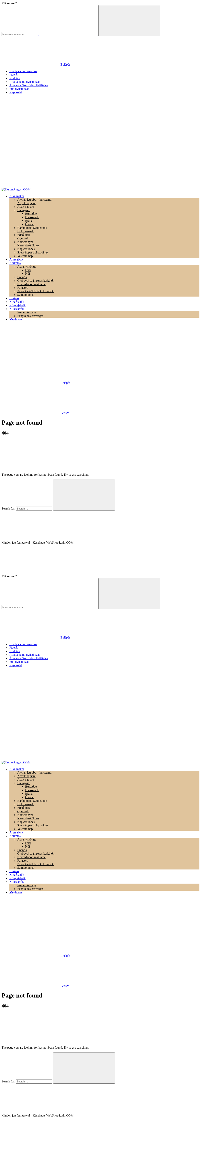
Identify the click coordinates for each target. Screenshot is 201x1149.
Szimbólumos (25, 294)
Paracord (22, 287)
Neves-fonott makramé (31, 284)
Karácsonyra (25, 242)
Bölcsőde (31, 213)
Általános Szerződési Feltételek (28, 85)
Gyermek (23, 238)
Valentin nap (25, 256)
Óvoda (29, 224)
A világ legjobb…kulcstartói (34, 199)
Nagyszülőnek (26, 249)
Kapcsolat (15, 92)
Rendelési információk (23, 71)
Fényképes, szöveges (30, 315)
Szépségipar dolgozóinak (32, 252)
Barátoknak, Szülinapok (32, 227)
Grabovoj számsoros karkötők (35, 280)
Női (27, 273)
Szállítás (14, 78)
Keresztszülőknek (28, 245)
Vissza (65, 413)
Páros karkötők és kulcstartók (35, 291)
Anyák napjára (26, 203)
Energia (22, 277)
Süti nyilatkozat (19, 88)
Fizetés (13, 74)
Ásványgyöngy (26, 266)
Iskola (29, 220)
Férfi (28, 270)
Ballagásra (23, 210)
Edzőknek (23, 234)
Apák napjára (25, 206)
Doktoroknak (25, 231)
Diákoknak (32, 217)
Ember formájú (26, 312)
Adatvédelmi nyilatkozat (24, 81)
